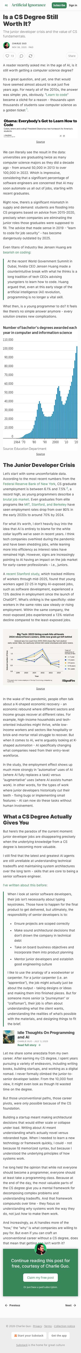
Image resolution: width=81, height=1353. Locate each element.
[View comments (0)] (21, 56)
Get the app (59, 1335)
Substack (22, 1345)
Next (68, 1305)
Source (40, 141)
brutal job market (16, 499)
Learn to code (56, 95)
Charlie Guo (19, 43)
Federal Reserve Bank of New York (29, 484)
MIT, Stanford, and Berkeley (45, 504)
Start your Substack (31, 1335)
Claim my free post (40, 1278)
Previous (14, 1305)
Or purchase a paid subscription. (40, 1287)
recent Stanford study (22, 574)
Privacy (37, 1326)
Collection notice (64, 1326)
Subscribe (59, 5)
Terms (48, 1326)
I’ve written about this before (25, 885)
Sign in (73, 5)
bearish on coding (16, 252)
